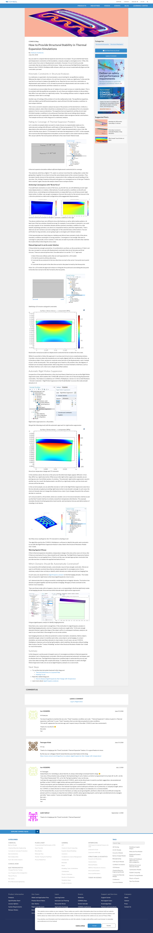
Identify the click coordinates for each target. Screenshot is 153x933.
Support (118, 1)
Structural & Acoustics (102, 44)
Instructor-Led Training (62, 900)
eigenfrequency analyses (51, 681)
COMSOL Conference (84, 907)
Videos (107, 6)
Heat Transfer (39, 848)
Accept (94, 925)
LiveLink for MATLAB (94, 852)
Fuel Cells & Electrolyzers (15, 859)
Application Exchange (61, 907)
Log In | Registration (76, 701)
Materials (64, 862)
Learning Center (140, 6)
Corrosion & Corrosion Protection (17, 851)
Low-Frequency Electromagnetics (17, 873)
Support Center (106, 897)
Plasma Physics (12, 876)
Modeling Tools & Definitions (70, 868)
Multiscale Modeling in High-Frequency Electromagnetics (135, 860)
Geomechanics (92, 862)
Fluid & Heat (40, 843)
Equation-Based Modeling (69, 851)
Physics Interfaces (67, 874)
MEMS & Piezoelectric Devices (97, 867)
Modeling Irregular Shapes (134, 847)
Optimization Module (135, 869)
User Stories (35, 904)
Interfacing (93, 843)
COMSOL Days (82, 900)
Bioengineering (117, 858)
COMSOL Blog (34, 41)
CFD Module (116, 867)
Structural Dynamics (94, 870)
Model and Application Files (40, 897)
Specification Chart (14, 900)
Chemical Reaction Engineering (17, 848)
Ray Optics (11, 878)
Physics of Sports (134, 878)
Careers (126, 900)
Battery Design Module (119, 856)
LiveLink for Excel (93, 849)
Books (33, 910)
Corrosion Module (118, 882)
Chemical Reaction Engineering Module (118, 871)
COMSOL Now (13, 864)
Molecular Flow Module (135, 851)
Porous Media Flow (40, 859)
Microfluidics (38, 851)
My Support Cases (106, 900)
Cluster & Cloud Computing (69, 848)
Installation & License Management (72, 856)
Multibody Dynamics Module (135, 855)
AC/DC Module (117, 850)
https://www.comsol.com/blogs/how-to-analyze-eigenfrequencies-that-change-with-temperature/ (70, 756)
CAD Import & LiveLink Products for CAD (98, 845)
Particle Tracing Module (136, 875)
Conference (116, 879)
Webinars (81, 897)
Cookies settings (80, 926)
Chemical (12, 843)
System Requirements (15, 907)
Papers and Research (38, 907)
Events (117, 6)
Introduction (65, 859)
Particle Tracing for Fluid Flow (43, 856)
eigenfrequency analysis (56, 575)
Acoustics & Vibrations (94, 859)
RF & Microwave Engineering (16, 881)
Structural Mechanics (116, 44)
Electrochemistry (13, 854)
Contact (126, 1)
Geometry (64, 854)
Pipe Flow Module (134, 881)
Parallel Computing (134, 872)
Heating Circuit (40, 674)
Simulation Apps (66, 880)
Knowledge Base (106, 904)
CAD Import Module (118, 861)
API (63, 845)
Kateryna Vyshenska (37, 52)
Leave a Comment (111, 56)
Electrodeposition (13, 856)
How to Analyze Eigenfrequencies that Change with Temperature (56, 679)
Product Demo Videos (38, 900)
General (65, 843)
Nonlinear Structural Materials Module (135, 865)
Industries (95, 6)
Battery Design (12, 845)
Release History (13, 910)
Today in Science (94, 878)
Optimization (65, 871)
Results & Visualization (68, 877)
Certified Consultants (119, 864)
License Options (13, 904)
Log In (142, 1)
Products (82, 6)
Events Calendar (83, 904)
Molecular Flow (39, 854)
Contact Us (127, 907)
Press (126, 904)
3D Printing (116, 847)
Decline (109, 925)
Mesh (63, 865)
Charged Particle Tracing (15, 870)
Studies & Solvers (67, 883)
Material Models (92, 864)
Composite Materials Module (118, 875)
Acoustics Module (118, 853)
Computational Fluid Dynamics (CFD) (45, 845)
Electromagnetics (15, 868)
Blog (127, 6)
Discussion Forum (60, 904)
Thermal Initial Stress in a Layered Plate (48, 672)
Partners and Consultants (109, 907)
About (126, 897)
